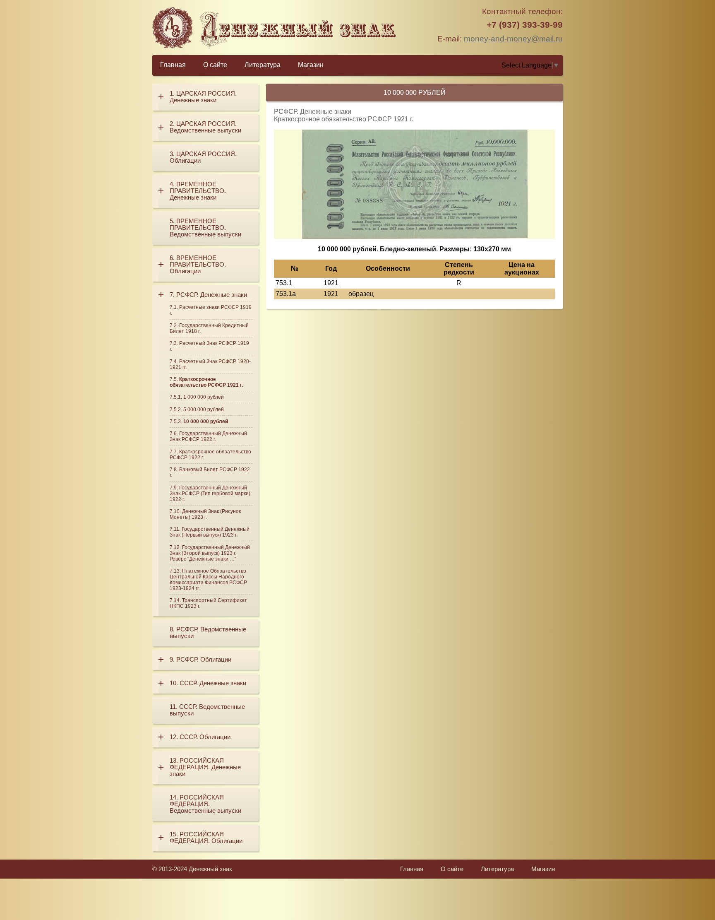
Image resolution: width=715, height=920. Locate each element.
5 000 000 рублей (203, 409)
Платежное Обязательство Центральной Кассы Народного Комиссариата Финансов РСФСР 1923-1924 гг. (208, 579)
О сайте (215, 64)
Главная (173, 64)
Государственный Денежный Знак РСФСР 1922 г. (208, 436)
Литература (263, 64)
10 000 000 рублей (205, 421)
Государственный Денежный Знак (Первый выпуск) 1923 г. (210, 532)
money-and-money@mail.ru (513, 38)
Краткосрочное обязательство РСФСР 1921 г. (206, 382)
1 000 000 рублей (203, 397)
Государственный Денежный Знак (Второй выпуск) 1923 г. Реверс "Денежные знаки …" (210, 553)
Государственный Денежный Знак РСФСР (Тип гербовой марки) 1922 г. (210, 493)
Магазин (311, 64)
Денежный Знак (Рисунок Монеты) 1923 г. (205, 514)
